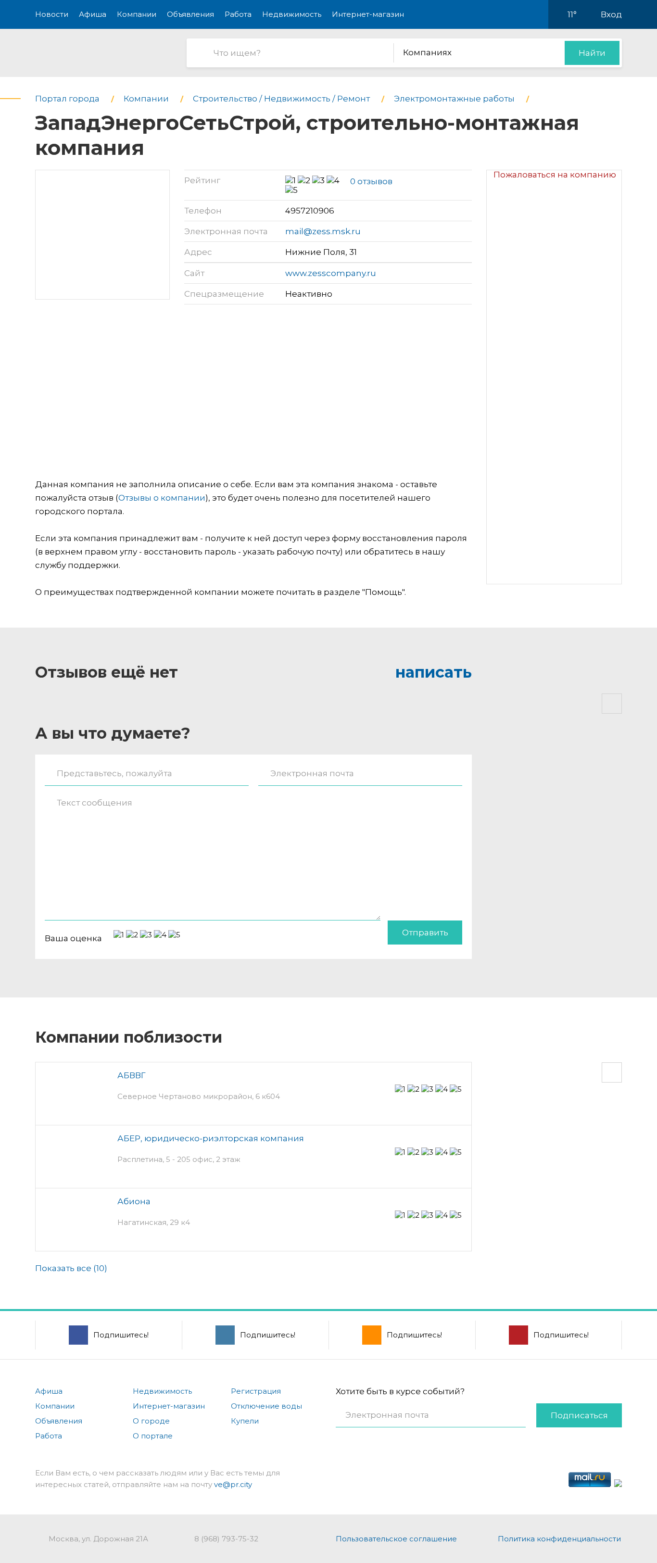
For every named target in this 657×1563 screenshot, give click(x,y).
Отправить (425, 932)
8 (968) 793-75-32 (226, 1538)
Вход (611, 14)
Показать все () (71, 1268)
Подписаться (579, 1415)
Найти (592, 53)
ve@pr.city (233, 1484)
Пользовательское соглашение (396, 1538)
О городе (151, 1420)
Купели (245, 1420)
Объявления (190, 14)
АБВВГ (131, 1075)
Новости (51, 14)
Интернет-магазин (368, 14)
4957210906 (309, 210)
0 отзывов (371, 181)
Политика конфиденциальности (559, 1538)
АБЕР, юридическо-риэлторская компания (210, 1138)
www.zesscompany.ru (330, 273)
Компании (136, 14)
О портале (153, 1435)
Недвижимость (291, 14)
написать (433, 672)
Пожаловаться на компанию (554, 174)
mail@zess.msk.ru (323, 231)
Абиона (134, 1201)
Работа (238, 14)
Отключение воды (266, 1406)
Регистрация (256, 1391)
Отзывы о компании (161, 498)
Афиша (92, 14)
